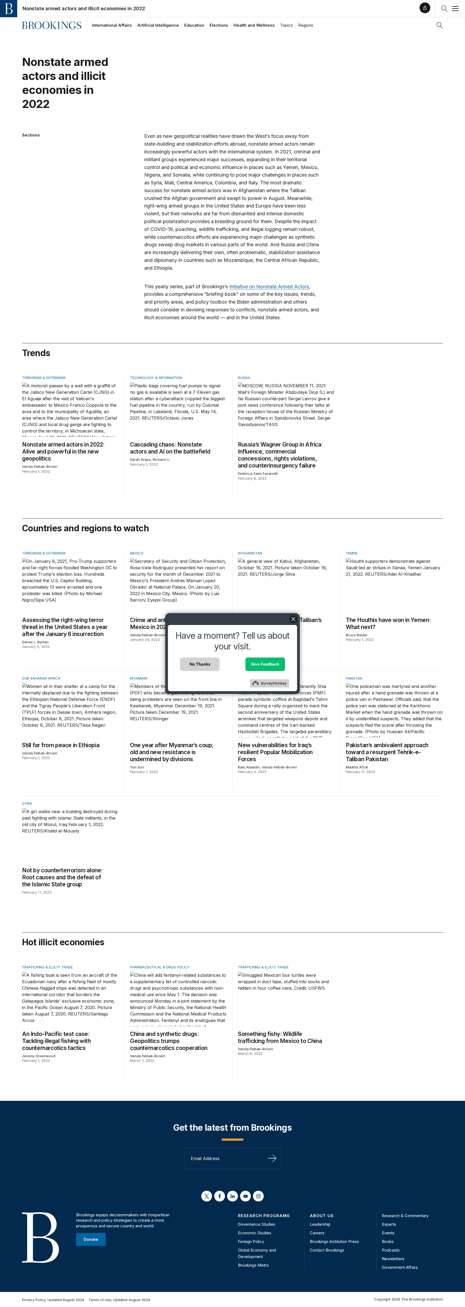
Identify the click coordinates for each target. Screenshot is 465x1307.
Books (388, 1241)
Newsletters (393, 1258)
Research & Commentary (405, 1215)
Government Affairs (400, 1267)
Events (388, 1232)
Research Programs (264, 1215)
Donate (91, 1239)
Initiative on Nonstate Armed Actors (269, 286)
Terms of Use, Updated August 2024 (119, 1300)
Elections (219, 25)
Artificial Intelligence (158, 25)
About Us (322, 1215)
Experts (389, 1224)
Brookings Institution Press (334, 1241)
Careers (317, 1232)
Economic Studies (254, 1232)
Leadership (320, 1224)
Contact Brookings (327, 1250)
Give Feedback (265, 664)
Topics (286, 25)
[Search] (439, 25)
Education (194, 25)
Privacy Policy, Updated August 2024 (53, 1300)
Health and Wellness (254, 25)
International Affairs (112, 25)
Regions (305, 25)
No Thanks (199, 664)
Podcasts (391, 1250)
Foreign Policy (251, 1241)
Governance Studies (256, 1224)
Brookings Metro (253, 1265)
